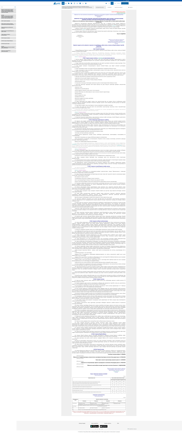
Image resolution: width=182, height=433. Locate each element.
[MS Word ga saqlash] (80, 3)
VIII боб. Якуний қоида (5, 43)
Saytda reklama (107, 423)
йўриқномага (116, 371)
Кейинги (76, 56)
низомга (114, 25)
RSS (118, 423)
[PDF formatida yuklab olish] (83, 3)
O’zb (115, 3)
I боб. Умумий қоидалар (5, 20)
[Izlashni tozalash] (15, 7)
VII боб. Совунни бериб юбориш (7, 40)
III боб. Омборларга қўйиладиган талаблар (7, 27)
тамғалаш (100, 58)
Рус (109, 3)
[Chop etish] (85, 3)
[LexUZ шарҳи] (71, 3)
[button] (8, 10)
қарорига (123, 42)
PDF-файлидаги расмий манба (120, 13)
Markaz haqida (82, 423)
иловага (84, 29)
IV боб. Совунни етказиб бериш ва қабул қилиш (7, 31)
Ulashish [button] (131, 7)
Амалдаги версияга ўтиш (121, 12)
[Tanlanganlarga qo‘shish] (66, 3)
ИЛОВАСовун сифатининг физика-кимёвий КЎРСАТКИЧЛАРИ (7, 47)
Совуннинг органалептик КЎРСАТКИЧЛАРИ (6, 51)
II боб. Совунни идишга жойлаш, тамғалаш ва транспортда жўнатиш (7, 24)
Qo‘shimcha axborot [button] (118, 7)
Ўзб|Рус (118, 3)
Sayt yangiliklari (94, 423)
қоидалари (74, 144)
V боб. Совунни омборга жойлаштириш (5, 35)
